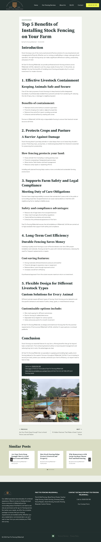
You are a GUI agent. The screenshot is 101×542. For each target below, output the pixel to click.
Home (36, 5)
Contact (80, 5)
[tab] (47, 469)
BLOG (72, 5)
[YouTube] (53, 536)
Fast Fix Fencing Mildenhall (29, 42)
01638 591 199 (92, 5)
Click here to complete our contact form (38, 371)
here (29, 369)
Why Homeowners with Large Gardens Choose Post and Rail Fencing (78, 456)
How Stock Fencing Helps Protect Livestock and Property (50, 456)
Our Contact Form (84, 504)
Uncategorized (26, 20)
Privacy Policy (74, 536)
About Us (63, 5)
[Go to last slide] (11, 459)
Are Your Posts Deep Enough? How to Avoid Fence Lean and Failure (33, 432)
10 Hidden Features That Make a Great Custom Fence (67, 432)
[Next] (89, 459)
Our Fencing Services (49, 5)
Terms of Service (63, 536)
